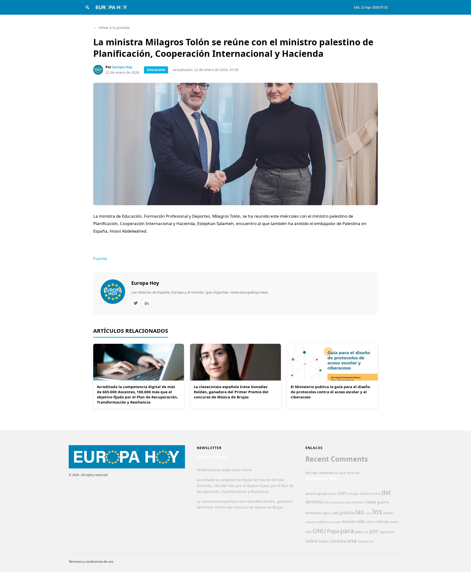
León (368, 513)
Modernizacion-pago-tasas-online (224, 469)
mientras (310, 522)
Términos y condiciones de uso (91, 561)
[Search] (87, 7)
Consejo (353, 493)
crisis (376, 493)
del (386, 492)
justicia (347, 512)
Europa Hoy (122, 67)
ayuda (322, 493)
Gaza (371, 502)
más (360, 521)
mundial (335, 522)
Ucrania (338, 541)
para (347, 530)
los (377, 511)
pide (365, 532)
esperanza (337, 502)
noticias (382, 521)
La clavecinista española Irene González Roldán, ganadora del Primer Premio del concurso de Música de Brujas (231, 391)
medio (388, 513)
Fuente (100, 258)
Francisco (358, 502)
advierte (310, 494)
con (342, 492)
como (332, 493)
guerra (383, 502)
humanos (313, 512)
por (373, 531)
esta (348, 502)
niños (370, 522)
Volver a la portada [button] (111, 27)
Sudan (323, 541)
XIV (372, 541)
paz (358, 531)
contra (365, 493)
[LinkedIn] (146, 303)
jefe (335, 513)
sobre (311, 541)
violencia (363, 541)
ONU (319, 531)
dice (327, 502)
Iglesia (326, 513)
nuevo (394, 522)
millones (323, 522)
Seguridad (386, 532)
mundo (348, 521)
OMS (308, 532)
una (352, 540)
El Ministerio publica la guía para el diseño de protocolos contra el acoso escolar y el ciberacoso (330, 391)
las (359, 511)
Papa (333, 531)
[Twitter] (135, 303)
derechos (314, 502)
